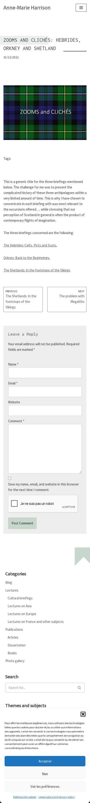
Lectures (11, 590)
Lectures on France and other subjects (36, 621)
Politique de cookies (24, 797)
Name (13, 364)
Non (45, 774)
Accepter (45, 761)
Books (12, 653)
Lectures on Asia (20, 606)
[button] (83, 714)
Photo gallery (14, 661)
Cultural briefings (20, 598)
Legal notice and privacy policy (57, 797)
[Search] (79, 688)
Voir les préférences (45, 786)
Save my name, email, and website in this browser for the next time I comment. (43, 487)
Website (14, 402)
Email (13, 383)
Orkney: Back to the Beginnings (26, 258)
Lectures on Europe (22, 614)
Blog (8, 582)
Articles (13, 637)
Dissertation (17, 645)
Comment (16, 421)
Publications (14, 629)
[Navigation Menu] (81, 8)
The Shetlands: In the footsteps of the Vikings (36, 270)
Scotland (22, 159)
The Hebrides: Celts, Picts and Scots (29, 245)
